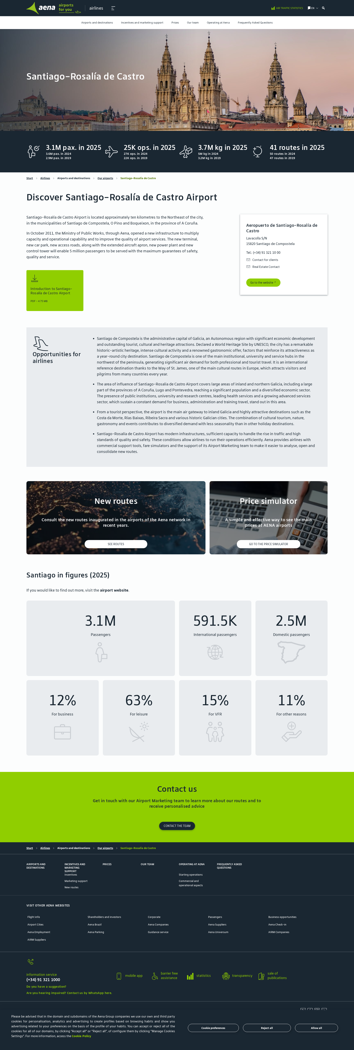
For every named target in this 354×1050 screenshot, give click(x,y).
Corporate (154, 917)
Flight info (33, 917)
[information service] (69, 964)
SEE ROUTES (116, 544)
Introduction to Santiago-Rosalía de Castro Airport (51, 291)
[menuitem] (97, 22)
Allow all (316, 1028)
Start (29, 178)
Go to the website (261, 282)
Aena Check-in (277, 924)
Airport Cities (35, 924)
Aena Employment (38, 932)
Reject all (267, 1028)
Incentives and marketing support (142, 22)
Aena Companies (158, 924)
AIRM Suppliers (36, 939)
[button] (113, 8)
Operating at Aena (218, 22)
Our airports (105, 178)
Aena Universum (218, 932)
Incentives (71, 874)
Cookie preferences (213, 1028)
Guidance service (158, 932)
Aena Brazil (94, 924)
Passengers (215, 917)
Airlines (45, 178)
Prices (175, 22)
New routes (71, 887)
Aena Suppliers (217, 924)
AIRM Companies (278, 932)
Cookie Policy (81, 1036)
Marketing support (76, 881)
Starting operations (191, 874)
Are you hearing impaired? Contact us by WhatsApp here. (69, 993)
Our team (193, 22)
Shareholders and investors (104, 917)
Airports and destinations (97, 22)
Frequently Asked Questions (255, 22)
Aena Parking (96, 932)
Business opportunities (282, 917)
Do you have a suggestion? (46, 986)
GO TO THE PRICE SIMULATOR (268, 544)
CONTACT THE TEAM (177, 826)
